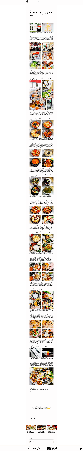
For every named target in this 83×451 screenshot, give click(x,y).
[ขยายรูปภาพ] (35, 27)
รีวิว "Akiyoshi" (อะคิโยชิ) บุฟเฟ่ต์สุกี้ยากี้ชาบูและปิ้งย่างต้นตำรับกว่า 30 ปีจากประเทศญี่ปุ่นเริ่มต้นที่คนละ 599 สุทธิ (41, 432)
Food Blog (31, 5)
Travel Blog (34, 5)
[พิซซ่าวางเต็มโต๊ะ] (31, 427)
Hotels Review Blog (39, 5)
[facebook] (48, 448)
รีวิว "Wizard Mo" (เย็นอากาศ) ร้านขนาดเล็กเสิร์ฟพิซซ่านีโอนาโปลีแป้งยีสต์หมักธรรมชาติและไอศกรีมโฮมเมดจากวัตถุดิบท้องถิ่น (31, 432)
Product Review (45, 5)
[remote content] (41, 20)
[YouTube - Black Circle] (55, 448)
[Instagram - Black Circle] (53, 448)
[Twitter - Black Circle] (50, 448)
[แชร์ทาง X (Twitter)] (31, 418)
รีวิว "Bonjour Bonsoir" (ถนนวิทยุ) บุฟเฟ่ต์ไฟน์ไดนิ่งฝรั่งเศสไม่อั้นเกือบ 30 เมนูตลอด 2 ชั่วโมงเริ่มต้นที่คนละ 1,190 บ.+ (52, 432)
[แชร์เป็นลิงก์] (34, 418)
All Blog (27, 5)
